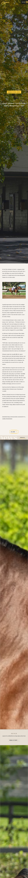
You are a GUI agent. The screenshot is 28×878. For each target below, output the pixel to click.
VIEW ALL (22, 437)
